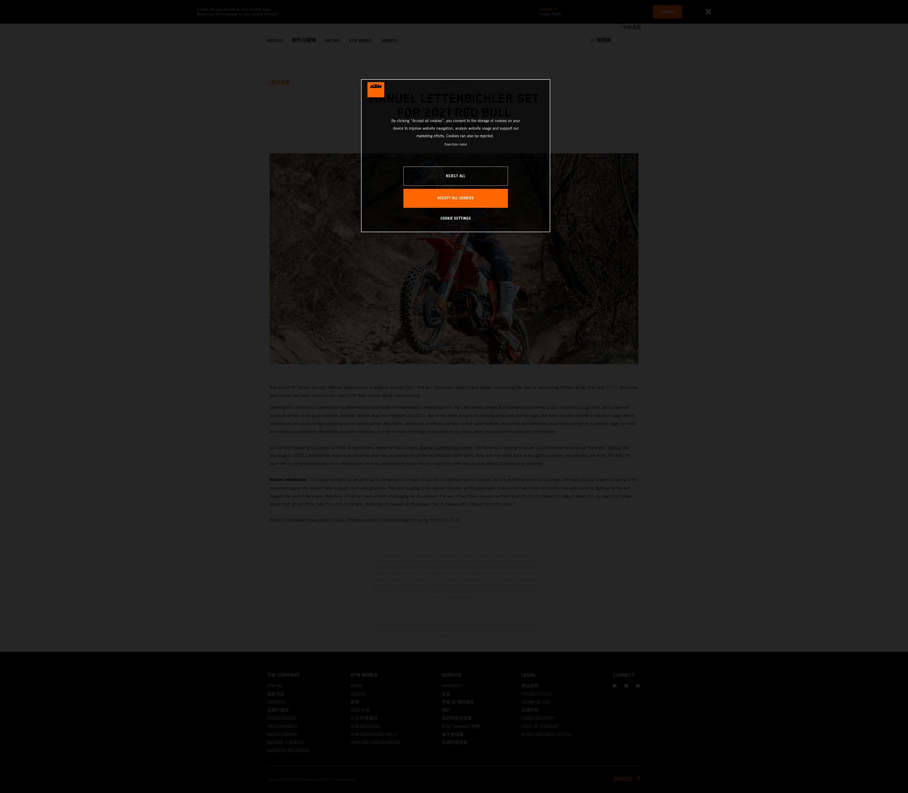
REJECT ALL (455, 176)
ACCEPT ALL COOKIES (455, 198)
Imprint (463, 144)
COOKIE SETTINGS (456, 218)
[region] (455, 155)
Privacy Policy (451, 144)
